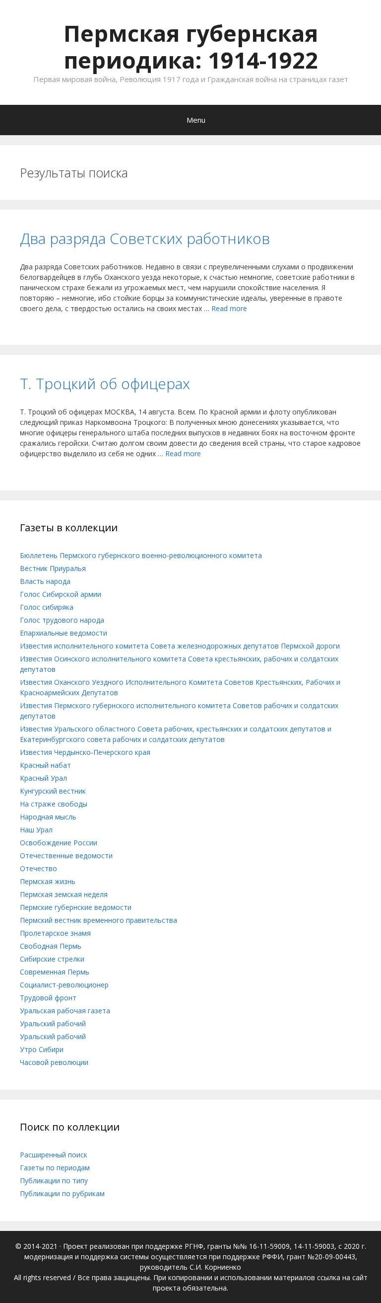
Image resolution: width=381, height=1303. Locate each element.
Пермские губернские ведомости (75, 907)
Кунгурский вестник (53, 791)
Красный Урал (43, 778)
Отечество (38, 868)
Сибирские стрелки (52, 959)
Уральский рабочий (53, 1023)
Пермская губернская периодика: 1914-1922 (191, 46)
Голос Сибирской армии (60, 594)
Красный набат (45, 765)
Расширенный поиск (53, 1154)
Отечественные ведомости (66, 855)
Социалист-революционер (64, 984)
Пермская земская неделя (64, 894)
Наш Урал (36, 829)
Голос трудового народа (62, 620)
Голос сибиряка (46, 607)
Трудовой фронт (48, 997)
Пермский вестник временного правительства (98, 920)
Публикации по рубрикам (62, 1193)
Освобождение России (58, 842)
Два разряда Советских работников (145, 238)
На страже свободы (53, 804)
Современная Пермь (54, 972)
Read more (229, 308)
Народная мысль (48, 816)
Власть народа (45, 581)
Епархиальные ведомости (63, 633)
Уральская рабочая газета (65, 1010)
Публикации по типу (54, 1180)
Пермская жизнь (47, 881)
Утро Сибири (42, 1049)
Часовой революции (54, 1062)
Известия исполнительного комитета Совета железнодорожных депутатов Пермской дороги (180, 646)
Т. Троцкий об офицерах (105, 383)
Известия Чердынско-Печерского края (85, 752)
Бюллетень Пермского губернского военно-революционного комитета (141, 555)
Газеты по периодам (55, 1167)
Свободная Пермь (50, 946)
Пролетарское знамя (55, 933)
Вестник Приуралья (53, 568)
